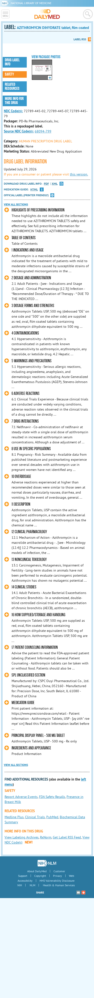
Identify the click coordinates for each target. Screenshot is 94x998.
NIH (19, 885)
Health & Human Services (59, 885)
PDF (46, 183)
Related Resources (12, 86)
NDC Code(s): (13, 111)
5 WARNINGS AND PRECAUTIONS (32, 360)
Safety (9, 74)
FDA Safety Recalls (52, 797)
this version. (79, 174)
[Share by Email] (78, 892)
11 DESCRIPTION (21, 504)
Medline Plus (14, 817)
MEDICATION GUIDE (23, 702)
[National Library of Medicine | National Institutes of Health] (47, 863)
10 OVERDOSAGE (21, 476)
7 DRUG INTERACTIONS (25, 421)
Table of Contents (24, 237)
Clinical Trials (35, 817)
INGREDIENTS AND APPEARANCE (31, 748)
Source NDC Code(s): (19, 131)
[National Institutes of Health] (6, 3)
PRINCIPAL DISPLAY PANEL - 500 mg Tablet (38, 735)
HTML (34, 189)
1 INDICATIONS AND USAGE (28, 250)
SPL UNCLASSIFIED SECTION (28, 675)
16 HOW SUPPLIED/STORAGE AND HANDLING (38, 614)
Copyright (40, 876)
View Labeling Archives (22, 837)
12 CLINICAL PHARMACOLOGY (29, 531)
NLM (32, 885)
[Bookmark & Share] (83, 892)
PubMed (52, 817)
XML (55, 183)
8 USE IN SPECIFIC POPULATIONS (31, 448)
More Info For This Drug (14, 100)
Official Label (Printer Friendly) (26, 195)
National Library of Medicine (31, 3)
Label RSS (80, 39)
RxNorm (45, 837)
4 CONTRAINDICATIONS (25, 333)
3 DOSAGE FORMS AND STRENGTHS (33, 305)
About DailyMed (37, 871)
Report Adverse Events (21, 797)
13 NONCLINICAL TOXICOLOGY (29, 559)
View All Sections (16, 204)
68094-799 (43, 131)
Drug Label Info (12, 62)
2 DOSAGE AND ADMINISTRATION (31, 277)
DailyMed (47, 14)
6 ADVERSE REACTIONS (26, 393)
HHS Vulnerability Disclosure (57, 880)
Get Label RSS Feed (67, 837)
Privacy (57, 876)
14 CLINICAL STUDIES (24, 587)
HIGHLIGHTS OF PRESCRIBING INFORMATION (38, 210)
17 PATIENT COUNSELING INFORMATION (35, 647)
